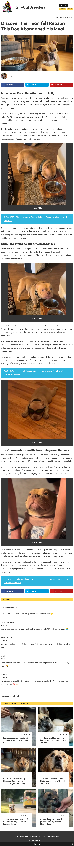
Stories (63, 5)
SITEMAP (48, 836)
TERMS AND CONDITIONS (23, 836)
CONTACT (55, 836)
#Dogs (62, 9)
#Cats (70, 9)
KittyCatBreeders (30, 7)
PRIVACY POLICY (38, 836)
